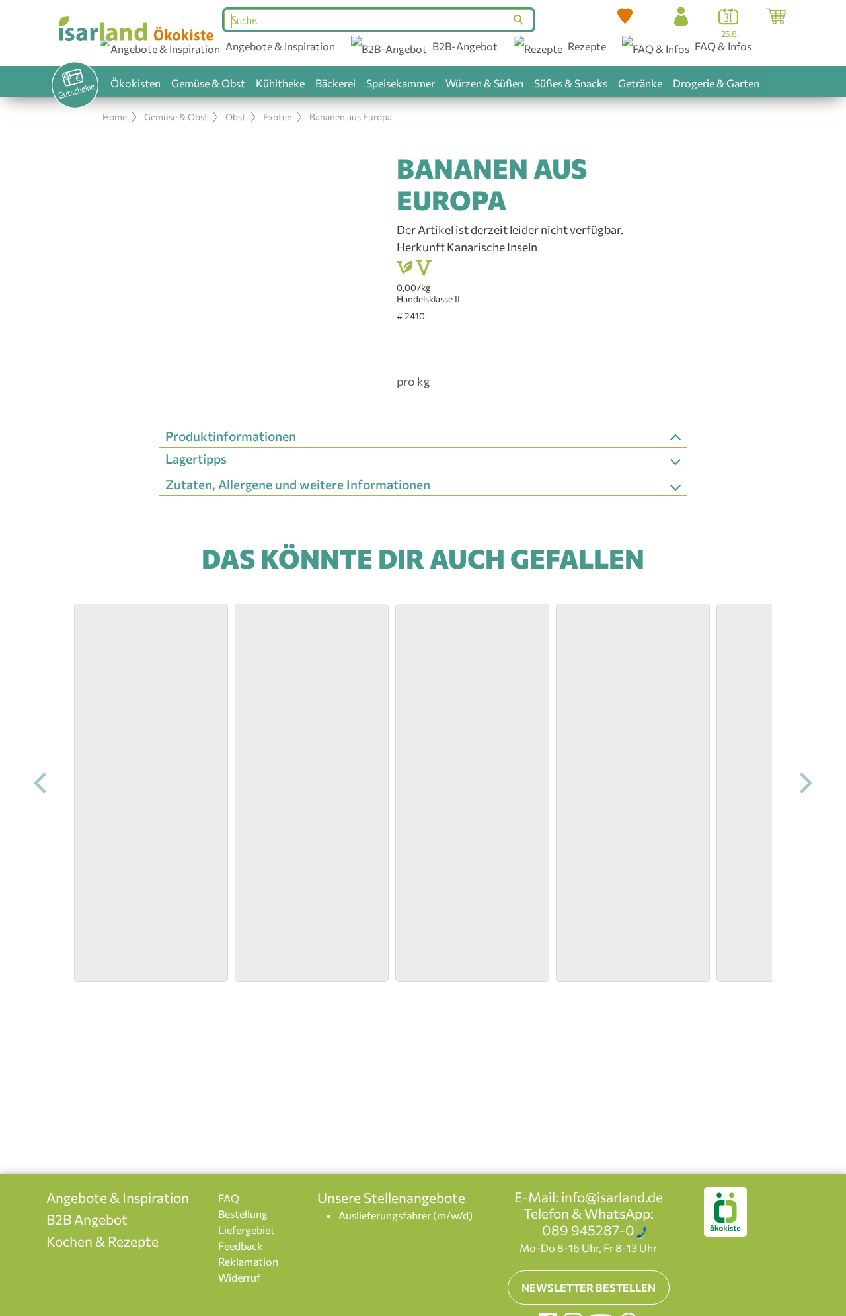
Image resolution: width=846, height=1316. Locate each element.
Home (114, 116)
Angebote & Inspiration (117, 1197)
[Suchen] (519, 20)
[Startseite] (135, 28)
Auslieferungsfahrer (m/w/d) (405, 1215)
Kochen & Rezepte (102, 1241)
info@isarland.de (612, 1196)
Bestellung (243, 1214)
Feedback (240, 1245)
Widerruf (239, 1277)
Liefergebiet (246, 1229)
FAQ (228, 1198)
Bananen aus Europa (350, 116)
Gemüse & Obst (176, 116)
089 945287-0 (588, 1229)
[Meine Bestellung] (776, 16)
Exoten (277, 116)
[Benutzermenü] (681, 16)
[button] (625, 16)
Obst (235, 116)
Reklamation (248, 1261)
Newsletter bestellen (588, 1287)
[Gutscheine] (74, 85)
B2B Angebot (87, 1219)
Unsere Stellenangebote (391, 1197)
